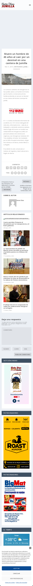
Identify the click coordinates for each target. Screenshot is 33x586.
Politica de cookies (10, 582)
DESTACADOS (18, 67)
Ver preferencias (16, 578)
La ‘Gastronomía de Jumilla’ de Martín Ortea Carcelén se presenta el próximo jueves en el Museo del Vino (15, 251)
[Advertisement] (16, 27)
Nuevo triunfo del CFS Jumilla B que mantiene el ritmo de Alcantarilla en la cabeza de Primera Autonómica (16, 278)
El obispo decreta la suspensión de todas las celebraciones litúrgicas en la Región (15, 306)
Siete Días (20, 200)
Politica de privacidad (21, 582)
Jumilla (25, 67)
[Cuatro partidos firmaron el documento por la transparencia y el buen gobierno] (16, 219)
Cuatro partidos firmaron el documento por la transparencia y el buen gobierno (16, 223)
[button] (30, 548)
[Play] (14, 400)
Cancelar (16, 573)
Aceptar (16, 568)
